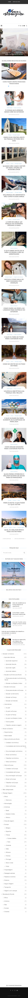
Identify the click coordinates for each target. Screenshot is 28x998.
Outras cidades (16, 838)
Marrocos (16, 800)
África (15, 796)
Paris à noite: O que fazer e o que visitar (14, 503)
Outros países (16, 721)
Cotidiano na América (16, 742)
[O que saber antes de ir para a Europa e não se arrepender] (14, 240)
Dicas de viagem (15, 821)
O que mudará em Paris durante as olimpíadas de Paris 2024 (14, 419)
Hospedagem (15, 869)
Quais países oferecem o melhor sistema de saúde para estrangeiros (14, 475)
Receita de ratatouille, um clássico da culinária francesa (19, 641)
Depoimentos (15, 732)
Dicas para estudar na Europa (16, 690)
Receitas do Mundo (14, 894)
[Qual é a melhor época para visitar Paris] (14, 519)
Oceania (15, 911)
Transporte (15, 887)
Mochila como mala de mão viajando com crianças (14, 281)
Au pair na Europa (16, 711)
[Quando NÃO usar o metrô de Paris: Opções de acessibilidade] (14, 155)
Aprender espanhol (16, 661)
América (15, 901)
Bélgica (16, 828)
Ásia (15, 904)
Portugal (16, 859)
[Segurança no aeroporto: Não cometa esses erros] (14, 184)
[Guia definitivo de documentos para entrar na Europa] (14, 42)
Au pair (16, 707)
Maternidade (15, 735)
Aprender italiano (16, 671)
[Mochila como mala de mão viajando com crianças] (14, 268)
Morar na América (16, 754)
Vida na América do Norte (15, 739)
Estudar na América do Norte (15, 674)
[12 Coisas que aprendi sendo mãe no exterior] (14, 99)
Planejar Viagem (14, 793)
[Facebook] (10, 990)
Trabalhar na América (16, 758)
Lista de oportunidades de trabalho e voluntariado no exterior (13, 632)
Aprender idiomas (15, 657)
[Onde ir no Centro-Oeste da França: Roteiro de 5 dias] (14, 126)
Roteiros (15, 880)
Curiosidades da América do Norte (16, 746)
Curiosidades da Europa (16, 772)
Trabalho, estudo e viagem (16, 725)
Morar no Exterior (14, 728)
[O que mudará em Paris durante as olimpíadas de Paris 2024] (14, 407)
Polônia (16, 856)
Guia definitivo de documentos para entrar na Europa (14, 53)
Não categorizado (14, 789)
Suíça (16, 866)
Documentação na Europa (16, 775)
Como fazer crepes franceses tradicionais (18, 613)
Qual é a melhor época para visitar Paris (14, 530)
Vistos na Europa (16, 786)
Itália (16, 849)
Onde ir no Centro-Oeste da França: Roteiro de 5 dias (14, 139)
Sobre (9, 1)
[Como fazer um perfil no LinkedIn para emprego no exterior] (14, 297)
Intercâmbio (15, 704)
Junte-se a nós (16, 1)
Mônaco (16, 852)
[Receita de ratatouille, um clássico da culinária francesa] (6, 642)
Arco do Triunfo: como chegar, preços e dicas (19, 622)
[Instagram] (22, 25)
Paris (16, 842)
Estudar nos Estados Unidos (16, 683)
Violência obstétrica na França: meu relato (14, 392)
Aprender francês (16, 664)
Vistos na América (16, 761)
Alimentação (15, 803)
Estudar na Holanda (16, 700)
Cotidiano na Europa (16, 768)
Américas (15, 807)
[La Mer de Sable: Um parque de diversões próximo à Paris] (14, 211)
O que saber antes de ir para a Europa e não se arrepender (14, 252)
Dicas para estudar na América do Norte (15, 679)
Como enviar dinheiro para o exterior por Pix (14, 448)
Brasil (16, 810)
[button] (2, 42)
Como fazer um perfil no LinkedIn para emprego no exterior (14, 310)
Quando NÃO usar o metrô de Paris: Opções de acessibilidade (14, 167)
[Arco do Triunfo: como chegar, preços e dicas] (6, 624)
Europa (15, 824)
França (16, 835)
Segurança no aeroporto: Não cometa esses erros (14, 195)
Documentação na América (16, 751)
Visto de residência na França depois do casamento (19, 604)
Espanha (16, 831)
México (16, 817)
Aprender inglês (16, 667)
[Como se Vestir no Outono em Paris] (14, 353)
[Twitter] (20, 25)
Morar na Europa (16, 779)
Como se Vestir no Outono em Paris (14, 365)
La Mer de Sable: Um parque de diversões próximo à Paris (14, 223)
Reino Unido (16, 862)
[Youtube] (24, 25)
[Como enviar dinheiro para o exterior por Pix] (14, 436)
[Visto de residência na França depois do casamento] (6, 605)
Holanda (16, 845)
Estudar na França (16, 697)
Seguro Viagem (15, 883)
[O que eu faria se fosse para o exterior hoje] (14, 326)
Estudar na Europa (15, 687)
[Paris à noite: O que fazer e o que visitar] (14, 492)
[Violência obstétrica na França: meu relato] (14, 380)
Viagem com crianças (15, 890)
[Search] (26, 25)
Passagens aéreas (15, 873)
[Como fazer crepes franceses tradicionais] (14, 71)
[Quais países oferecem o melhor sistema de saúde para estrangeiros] (14, 463)
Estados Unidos (16, 814)
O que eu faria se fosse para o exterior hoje (14, 338)
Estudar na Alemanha (16, 694)
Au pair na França (16, 714)
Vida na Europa (15, 765)
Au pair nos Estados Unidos (16, 718)
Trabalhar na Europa (16, 782)
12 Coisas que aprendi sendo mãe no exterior (14, 111)
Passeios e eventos (15, 876)
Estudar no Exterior (14, 654)
